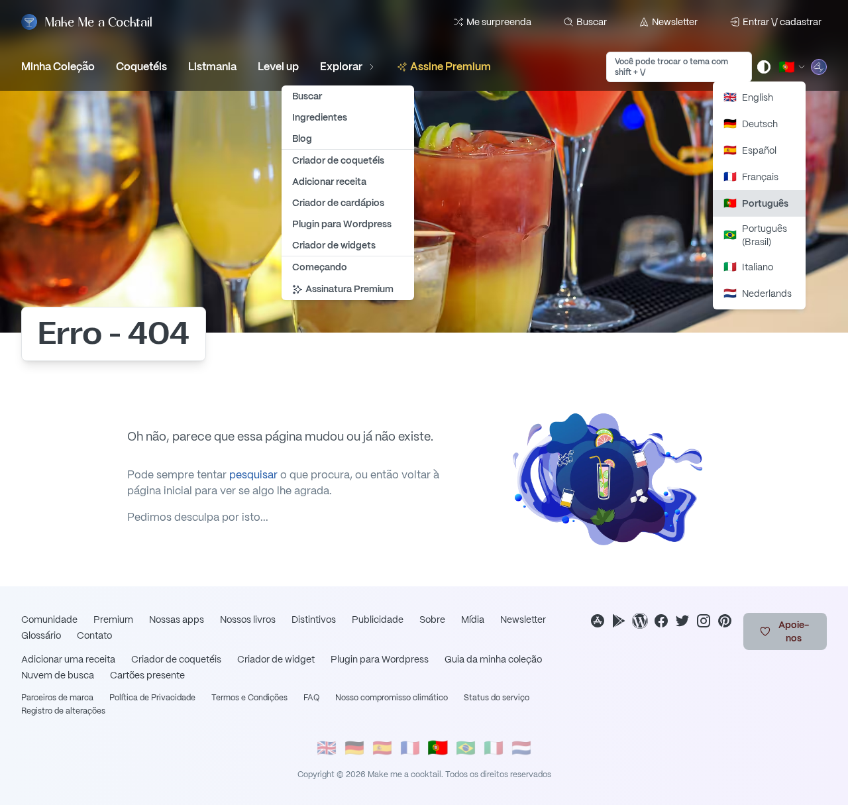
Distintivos (314, 619)
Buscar (591, 22)
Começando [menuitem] (319, 267)
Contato (94, 635)
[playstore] (619, 621)
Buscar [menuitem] (307, 96)
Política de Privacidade (152, 697)
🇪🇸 (382, 747)
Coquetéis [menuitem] (141, 67)
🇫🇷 (410, 747)
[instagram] (704, 621)
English (748, 97)
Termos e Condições (249, 697)
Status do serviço (496, 697)
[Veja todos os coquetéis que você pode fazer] (819, 67)
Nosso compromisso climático (391, 697)
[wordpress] (640, 621)
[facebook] (661, 621)
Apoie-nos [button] (793, 631)
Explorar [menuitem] (341, 67)
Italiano (748, 267)
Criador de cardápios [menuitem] (338, 203)
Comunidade (49, 619)
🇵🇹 (438, 748)
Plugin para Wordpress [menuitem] (342, 224)
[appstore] (598, 621)
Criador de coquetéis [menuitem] (338, 160)
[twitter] (682, 621)
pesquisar (253, 475)
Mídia (472, 619)
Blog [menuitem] (302, 138)
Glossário (41, 635)
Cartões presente (147, 675)
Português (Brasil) (755, 235)
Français (750, 177)
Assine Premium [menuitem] (450, 67)
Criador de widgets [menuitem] (334, 245)
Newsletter (675, 22)
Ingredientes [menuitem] (319, 117)
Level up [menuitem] (278, 67)
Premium (113, 619)
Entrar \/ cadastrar (782, 22)
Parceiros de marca (57, 697)
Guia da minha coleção (493, 659)
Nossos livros (248, 619)
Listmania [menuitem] (212, 67)
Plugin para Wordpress (380, 659)
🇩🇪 (354, 747)
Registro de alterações (63, 711)
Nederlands (757, 293)
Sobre (432, 619)
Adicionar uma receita (68, 659)
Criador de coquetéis (176, 659)
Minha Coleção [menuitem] (58, 67)
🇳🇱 (521, 747)
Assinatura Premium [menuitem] (349, 289)
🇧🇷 (466, 747)
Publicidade (377, 619)
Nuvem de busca (57, 675)
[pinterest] (725, 621)
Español (749, 150)
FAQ (311, 697)
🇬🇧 (327, 747)
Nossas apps (176, 619)
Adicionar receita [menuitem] (329, 182)
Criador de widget (276, 659)
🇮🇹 (494, 747)
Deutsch (750, 124)
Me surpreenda (498, 22)
